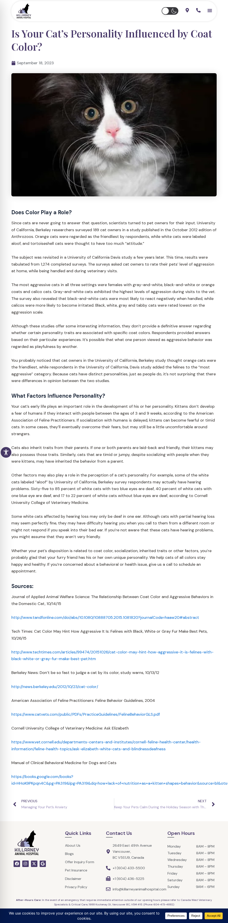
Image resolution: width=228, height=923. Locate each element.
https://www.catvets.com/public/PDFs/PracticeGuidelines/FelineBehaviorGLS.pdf (85, 714)
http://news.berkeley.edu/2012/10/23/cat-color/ (54, 686)
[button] (170, 11)
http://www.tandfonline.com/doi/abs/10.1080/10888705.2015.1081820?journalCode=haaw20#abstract (105, 617)
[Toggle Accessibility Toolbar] (6, 452)
